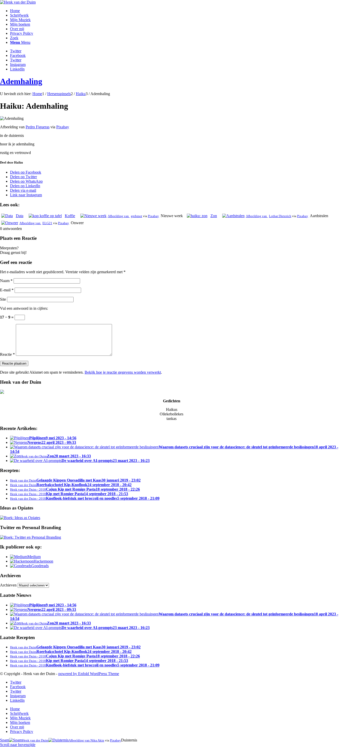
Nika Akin (97, 740)
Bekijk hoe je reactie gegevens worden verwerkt (123, 372)
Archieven (8, 585)
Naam (6, 281)
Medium (34, 557)
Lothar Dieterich (280, 216)
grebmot (136, 216)
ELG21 (47, 223)
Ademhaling (21, 81)
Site (3, 299)
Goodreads (40, 566)
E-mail (7, 290)
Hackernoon (43, 561)
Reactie (7, 354)
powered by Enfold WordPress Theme (88, 674)
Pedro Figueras (37, 127)
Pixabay (62, 127)
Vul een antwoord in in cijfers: (24, 308)
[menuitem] (176, 11)
